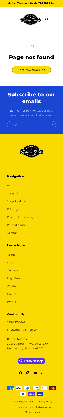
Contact (12, 232)
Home (11, 185)
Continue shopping (32, 70)
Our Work (13, 270)
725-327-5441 (16, 322)
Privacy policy (45, 401)
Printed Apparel (17, 225)
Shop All (12, 193)
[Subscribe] (52, 125)
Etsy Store (14, 278)
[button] (7, 19)
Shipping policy (33, 412)
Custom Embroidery (20, 217)
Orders (11, 294)
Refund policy (43, 407)
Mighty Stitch (26, 401)
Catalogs (13, 209)
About (11, 254)
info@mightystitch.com (23, 329)
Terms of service (24, 407)
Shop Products (17, 201)
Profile (11, 301)
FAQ (10, 262)
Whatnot (13, 286)
